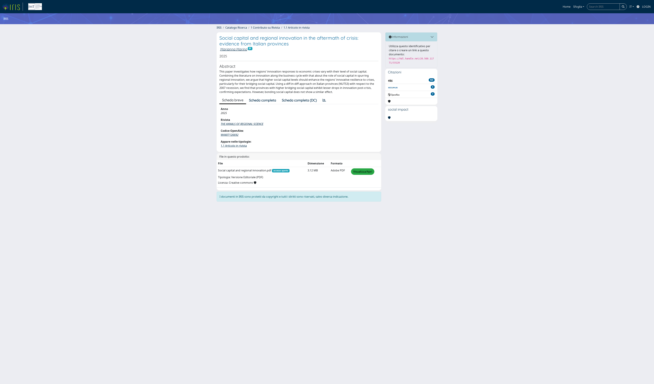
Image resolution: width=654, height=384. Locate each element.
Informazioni (400, 36)
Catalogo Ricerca (236, 27)
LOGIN (646, 7)
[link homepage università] (35, 7)
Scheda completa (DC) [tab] (299, 100)
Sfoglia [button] (577, 7)
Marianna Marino (233, 49)
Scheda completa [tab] (262, 100)
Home (567, 7)
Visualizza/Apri (362, 171)
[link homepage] (12, 7)
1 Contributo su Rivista (265, 27)
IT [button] (630, 7)
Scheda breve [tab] (232, 100)
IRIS (219, 27)
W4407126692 (229, 135)
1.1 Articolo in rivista (297, 27)
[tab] (324, 100)
